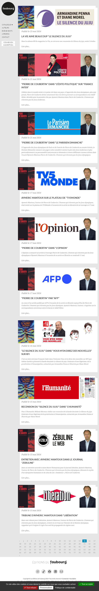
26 (60, 544)
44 (70, 547)
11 (65, 541)
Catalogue (7, 25)
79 (84, 552)
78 (80, 552)
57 (55, 550)
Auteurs (5, 28)
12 (70, 541)
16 (89, 541)
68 (30, 552)
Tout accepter (87, 584)
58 (60, 550)
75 (65, 552)
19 (25, 544)
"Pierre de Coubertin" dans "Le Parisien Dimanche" (52, 142)
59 (65, 550)
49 (94, 547)
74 (60, 552)
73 (55, 552)
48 (89, 547)
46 (80, 547)
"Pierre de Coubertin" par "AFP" (40, 298)
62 (80, 550)
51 (25, 550)
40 (50, 547)
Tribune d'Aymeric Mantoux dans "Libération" (49, 515)
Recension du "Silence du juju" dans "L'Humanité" (51, 406)
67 (25, 552)
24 (50, 544)
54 (40, 550)
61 (75, 550)
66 (20, 552)
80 (89, 552)
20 (30, 544)
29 (75, 544)
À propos (5, 34)
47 (84, 547)
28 (70, 544)
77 (75, 552)
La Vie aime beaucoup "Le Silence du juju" (46, 36)
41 (55, 547)
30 (80, 544)
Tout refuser (31, 588)
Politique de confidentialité (65, 588)
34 (20, 547)
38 (40, 547)
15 (84, 541)
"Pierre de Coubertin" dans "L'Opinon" (44, 248)
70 (40, 552)
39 (45, 547)
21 (35, 544)
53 (35, 550)
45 (75, 547)
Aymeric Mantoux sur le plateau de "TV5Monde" (51, 197)
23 (45, 544)
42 (60, 547)
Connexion (8, 42)
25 (55, 544)
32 (89, 544)
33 (94, 544)
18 (20, 544)
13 (75, 541)
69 (35, 552)
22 (40, 544)
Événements (7, 31)
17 (94, 541)
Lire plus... (25, 46)
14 (80, 541)
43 (65, 547)
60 (70, 550)
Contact (5, 37)
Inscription (8, 45)
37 (35, 547)
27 (65, 544)
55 (45, 550)
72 (50, 552)
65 (94, 550)
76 (70, 552)
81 (94, 552)
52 (30, 550)
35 (25, 547)
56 (50, 550)
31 (84, 544)
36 (30, 547)
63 (84, 550)
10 (60, 541)
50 (20, 550)
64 (89, 550)
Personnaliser (46, 588)
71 (45, 552)
